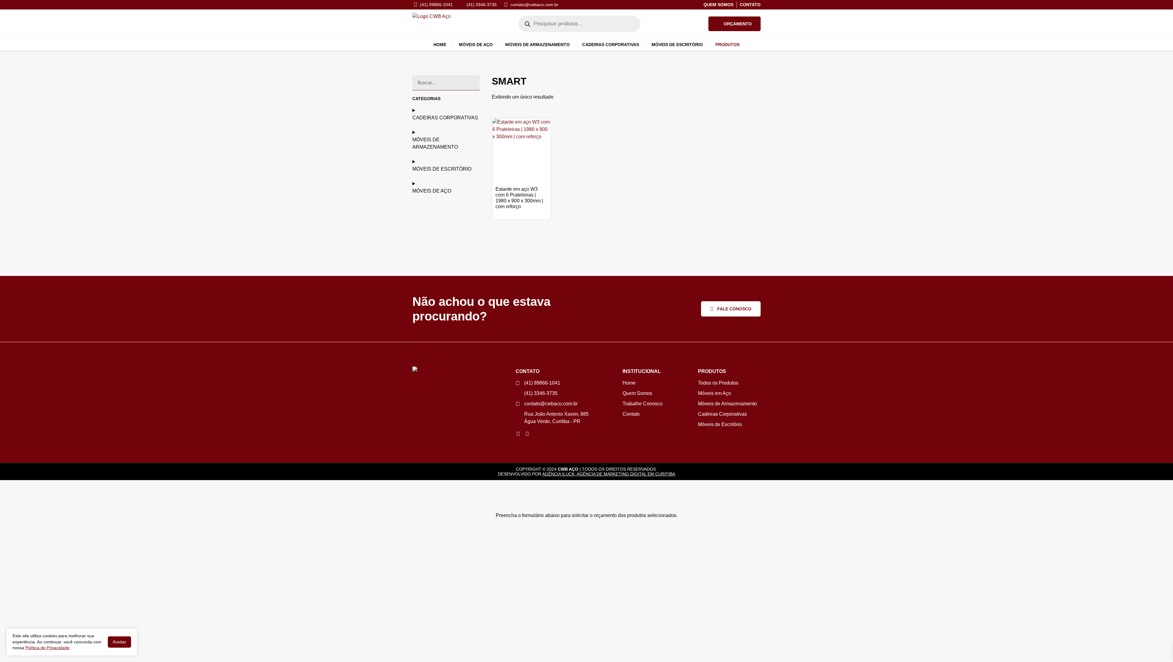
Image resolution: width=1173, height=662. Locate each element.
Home (439, 44)
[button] (734, 23)
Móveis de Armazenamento (537, 44)
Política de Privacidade (47, 647)
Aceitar (119, 641)
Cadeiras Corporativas (610, 44)
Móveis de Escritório (677, 44)
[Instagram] (518, 434)
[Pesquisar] (472, 82)
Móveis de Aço (476, 44)
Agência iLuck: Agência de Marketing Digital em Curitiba (608, 474)
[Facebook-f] (527, 434)
